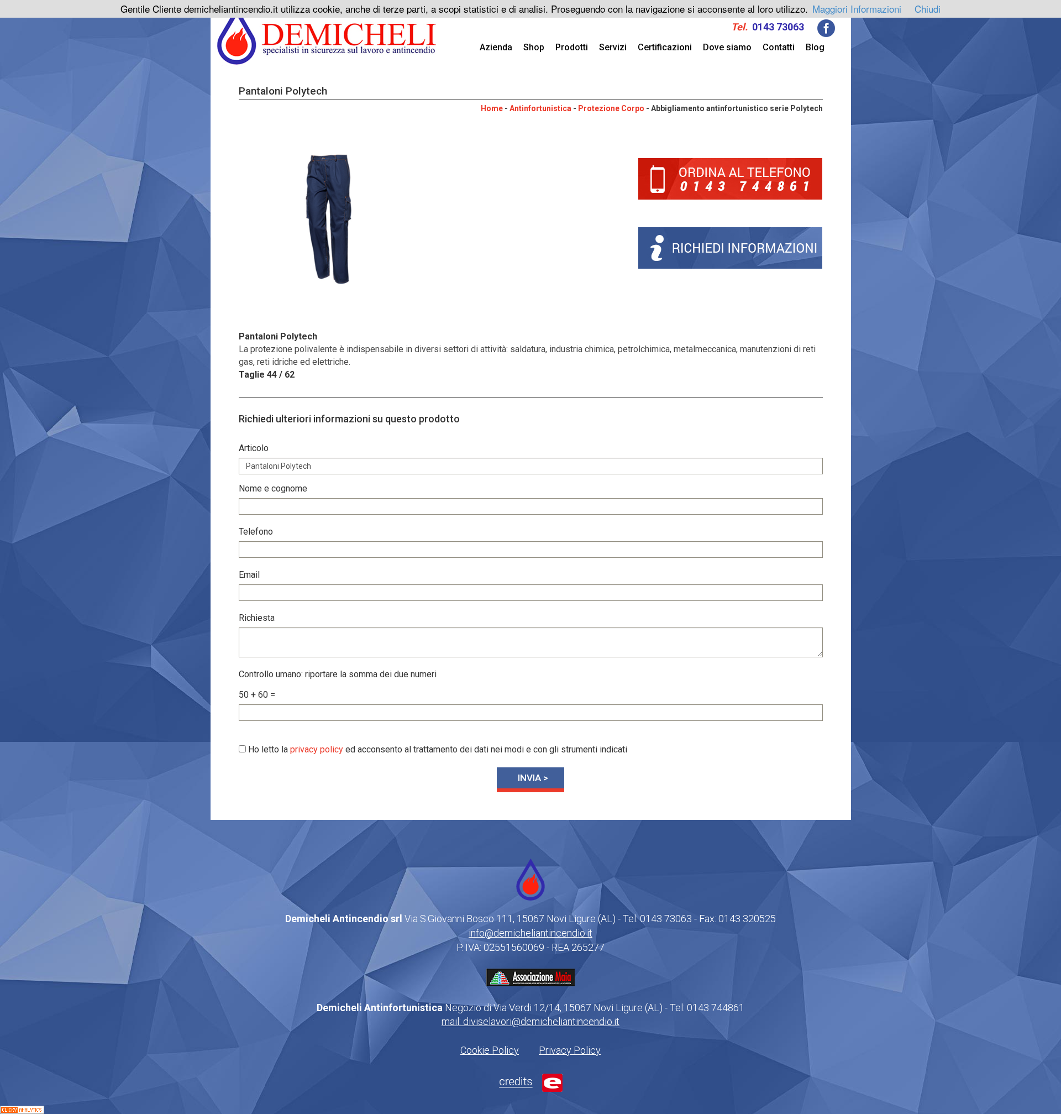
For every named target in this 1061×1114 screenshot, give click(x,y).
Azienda (496, 47)
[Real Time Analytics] (22, 1108)
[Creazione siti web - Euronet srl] (531, 1081)
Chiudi (928, 8)
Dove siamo (727, 47)
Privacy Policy (570, 1050)
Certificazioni (665, 47)
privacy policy (316, 749)
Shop (533, 47)
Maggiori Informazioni (856, 8)
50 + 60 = (257, 694)
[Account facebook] (826, 27)
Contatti (779, 47)
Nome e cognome (273, 488)
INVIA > (533, 777)
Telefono (256, 531)
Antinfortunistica (540, 108)
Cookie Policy (489, 1050)
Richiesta (257, 618)
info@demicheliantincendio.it (530, 933)
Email (249, 574)
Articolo (254, 448)
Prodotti (571, 47)
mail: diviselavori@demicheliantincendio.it (530, 1021)
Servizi (613, 47)
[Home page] (327, 34)
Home (492, 108)
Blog (815, 47)
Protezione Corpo (611, 108)
